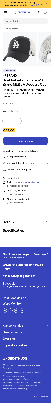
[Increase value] (18, 121)
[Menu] (6, 12)
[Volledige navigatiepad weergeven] (4, 29)
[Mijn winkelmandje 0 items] (45, 12)
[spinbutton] (12, 121)
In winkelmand (25, 141)
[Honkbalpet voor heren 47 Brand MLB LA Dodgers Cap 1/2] (20, 49)
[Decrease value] (6, 121)
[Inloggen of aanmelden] (39, 12)
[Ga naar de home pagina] (22, 12)
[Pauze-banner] (42, 4)
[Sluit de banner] (46, 4)
